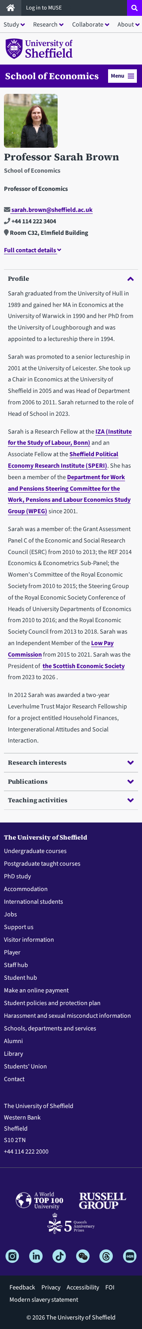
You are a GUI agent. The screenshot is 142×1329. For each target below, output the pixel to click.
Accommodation (26, 889)
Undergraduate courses (35, 851)
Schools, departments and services (50, 1028)
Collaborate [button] (87, 24)
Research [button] (45, 24)
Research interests (37, 762)
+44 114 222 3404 (33, 221)
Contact (14, 1079)
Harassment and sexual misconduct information (67, 1015)
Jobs (10, 914)
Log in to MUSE (44, 8)
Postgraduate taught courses (42, 863)
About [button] (126, 24)
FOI (109, 1287)
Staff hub (16, 965)
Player (12, 952)
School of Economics (52, 76)
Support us (19, 927)
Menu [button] (117, 76)
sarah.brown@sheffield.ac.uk (51, 210)
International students (33, 901)
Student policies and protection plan (52, 1003)
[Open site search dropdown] (134, 8)
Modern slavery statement (43, 1299)
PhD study (17, 876)
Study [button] (11, 24)
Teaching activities (37, 800)
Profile (18, 278)
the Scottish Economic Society (84, 666)
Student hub (20, 977)
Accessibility (83, 1287)
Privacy (50, 1287)
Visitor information (29, 939)
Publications (28, 781)
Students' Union (25, 1066)
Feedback (22, 1287)
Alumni (13, 1041)
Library (13, 1053)
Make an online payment (36, 990)
